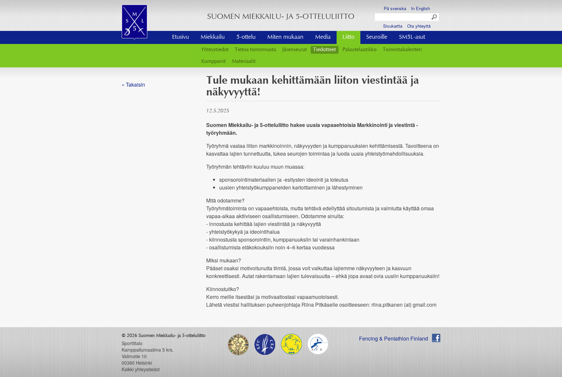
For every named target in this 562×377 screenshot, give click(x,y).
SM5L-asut (412, 37)
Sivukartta (392, 26)
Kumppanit (213, 61)
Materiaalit (244, 61)
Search (434, 17)
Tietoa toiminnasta (255, 49)
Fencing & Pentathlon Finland (393, 338)
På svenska (395, 8)
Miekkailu (213, 37)
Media (323, 37)
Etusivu (180, 37)
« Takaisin (133, 84)
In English (420, 8)
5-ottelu (246, 37)
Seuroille (376, 37)
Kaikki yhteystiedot (141, 369)
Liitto (348, 37)
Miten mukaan (285, 37)
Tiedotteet (324, 49)
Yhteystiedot (215, 49)
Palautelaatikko (359, 49)
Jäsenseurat (294, 49)
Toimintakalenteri (402, 49)
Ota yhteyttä (419, 26)
